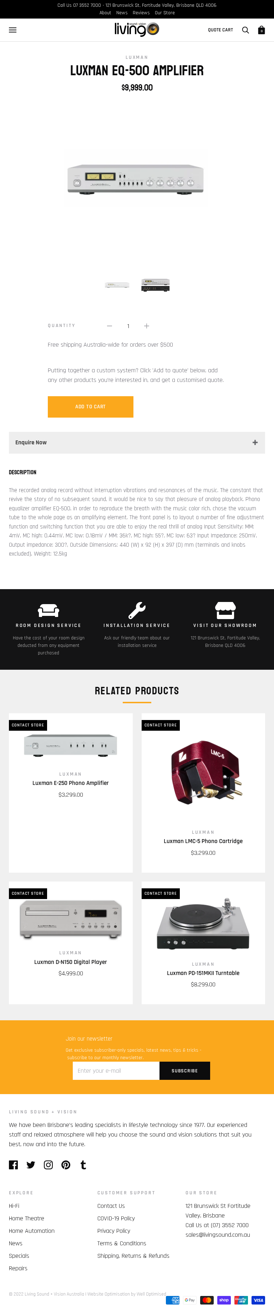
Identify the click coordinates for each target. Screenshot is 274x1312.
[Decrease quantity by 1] (109, 326)
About (105, 13)
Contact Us (111, 1206)
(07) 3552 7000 (230, 1225)
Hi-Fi (14, 1206)
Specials (19, 1256)
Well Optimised (151, 1294)
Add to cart (90, 406)
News (122, 13)
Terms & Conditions (121, 1243)
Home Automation (32, 1231)
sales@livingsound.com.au (218, 1235)
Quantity (61, 325)
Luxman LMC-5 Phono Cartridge (203, 841)
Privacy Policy (113, 1231)
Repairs (18, 1268)
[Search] (245, 30)
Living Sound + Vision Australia (54, 1294)
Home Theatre (26, 1218)
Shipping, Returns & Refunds (133, 1256)
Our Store (165, 13)
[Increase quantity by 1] (146, 326)
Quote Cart (220, 30)
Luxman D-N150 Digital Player (70, 962)
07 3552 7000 (87, 5)
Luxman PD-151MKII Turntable (203, 973)
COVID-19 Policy (116, 1218)
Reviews (141, 13)
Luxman (137, 57)
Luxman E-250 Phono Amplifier (70, 783)
